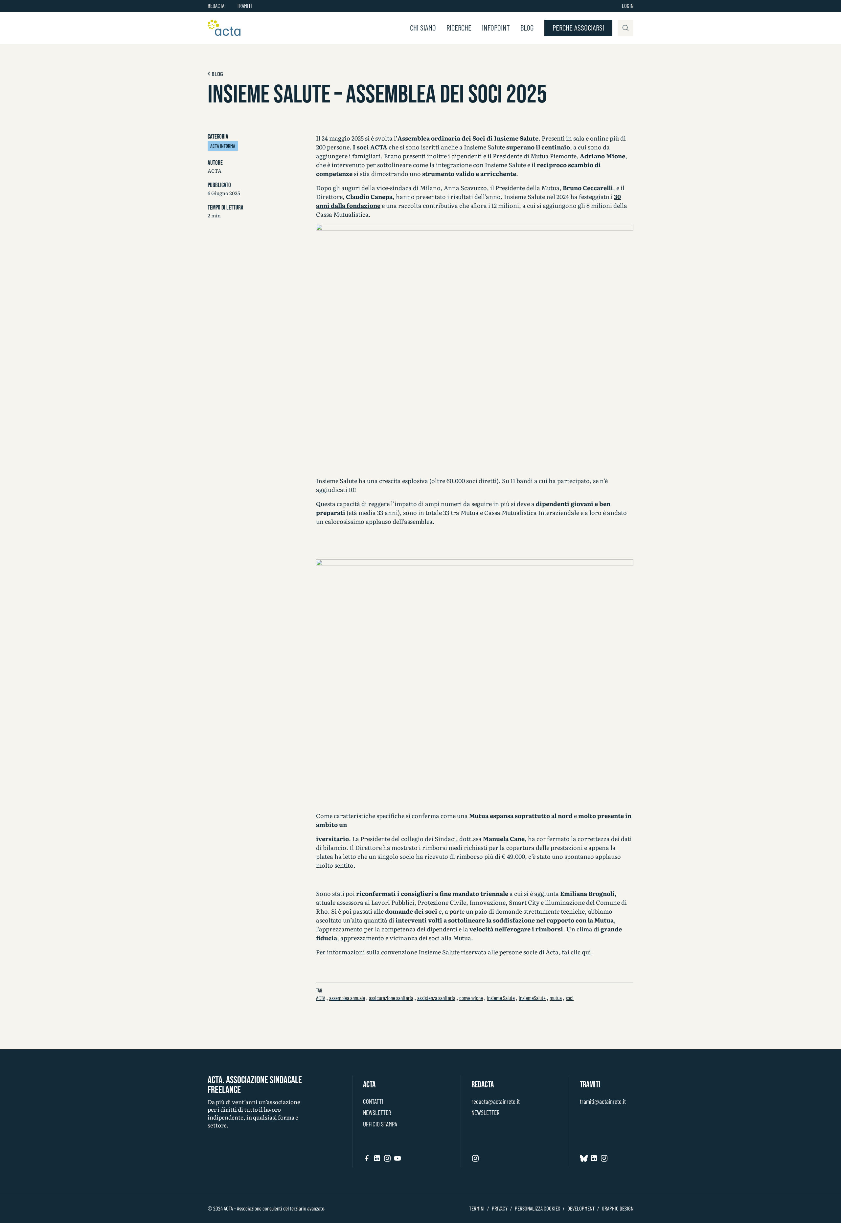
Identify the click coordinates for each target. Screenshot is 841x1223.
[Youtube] (397, 1158)
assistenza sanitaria (436, 997)
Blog (527, 28)
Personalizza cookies (537, 1208)
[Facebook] (367, 1158)
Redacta (216, 5)
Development (581, 1208)
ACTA (320, 997)
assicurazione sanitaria (391, 997)
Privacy (500, 1208)
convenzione (471, 997)
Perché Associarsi (578, 27)
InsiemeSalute (532, 997)
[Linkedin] (377, 1158)
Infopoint (496, 28)
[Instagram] (387, 1158)
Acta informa (222, 146)
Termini (477, 1208)
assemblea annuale (347, 997)
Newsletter (377, 1112)
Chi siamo (423, 28)
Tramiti (244, 5)
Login (627, 5)
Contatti (373, 1101)
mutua (556, 997)
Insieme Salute (501, 997)
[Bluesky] (584, 1158)
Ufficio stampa (380, 1124)
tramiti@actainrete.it (603, 1101)
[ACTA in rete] (224, 28)
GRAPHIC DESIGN (617, 1208)
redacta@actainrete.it (495, 1101)
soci (570, 997)
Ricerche (458, 28)
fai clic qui (576, 951)
